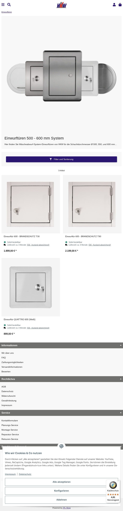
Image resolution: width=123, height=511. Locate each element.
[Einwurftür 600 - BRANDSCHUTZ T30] (31, 204)
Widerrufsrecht (8, 396)
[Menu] (3, 4)
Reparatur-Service (10, 434)
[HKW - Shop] (61, 4)
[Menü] (118, 481)
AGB (4, 386)
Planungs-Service (10, 425)
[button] (114, 4)
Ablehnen (61, 499)
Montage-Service (10, 430)
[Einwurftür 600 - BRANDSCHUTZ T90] (92, 204)
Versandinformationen (12, 367)
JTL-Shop (67, 508)
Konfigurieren (61, 490)
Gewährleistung (9, 400)
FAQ (4, 357)
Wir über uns (8, 353)
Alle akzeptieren (61, 481)
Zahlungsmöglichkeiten (12, 362)
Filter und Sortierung (63, 159)
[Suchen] (9, 4)
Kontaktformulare (10, 420)
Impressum (7, 405)
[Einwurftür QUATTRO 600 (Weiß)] (31, 287)
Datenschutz (7, 391)
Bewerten (6, 371)
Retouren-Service (10, 439)
